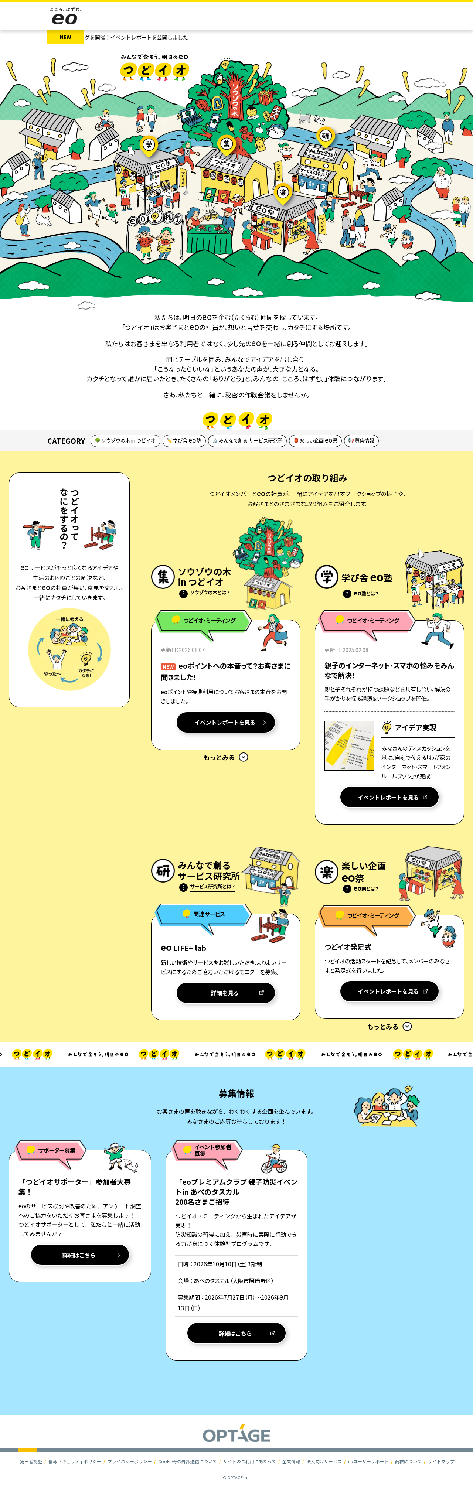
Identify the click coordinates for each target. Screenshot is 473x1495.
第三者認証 (31, 1461)
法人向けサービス (324, 1461)
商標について (408, 1461)
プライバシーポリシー (130, 1461)
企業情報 (291, 1461)
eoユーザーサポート (368, 1461)
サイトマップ (441, 1461)
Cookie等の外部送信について (187, 1461)
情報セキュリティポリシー (74, 1461)
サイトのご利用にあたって (249, 1461)
